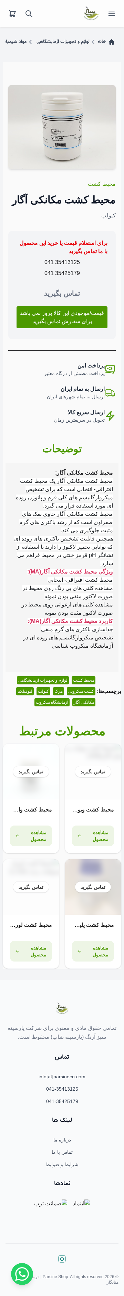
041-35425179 (62, 1101)
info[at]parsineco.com (62, 1076)
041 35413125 (62, 262)
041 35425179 (62, 273)
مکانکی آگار (84, 702)
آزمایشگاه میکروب (52, 702)
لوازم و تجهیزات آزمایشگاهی (63, 41)
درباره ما (62, 1139)
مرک (58, 691)
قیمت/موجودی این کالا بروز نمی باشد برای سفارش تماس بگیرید (62, 317)
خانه (102, 41)
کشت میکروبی (81, 691)
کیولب (43, 691)
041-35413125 (62, 1089)
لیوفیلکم (25, 691)
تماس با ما (62, 1152)
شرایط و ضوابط (62, 1164)
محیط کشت (102, 184)
